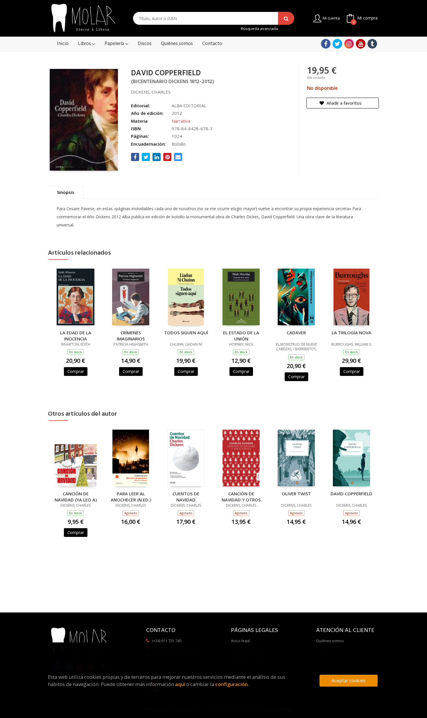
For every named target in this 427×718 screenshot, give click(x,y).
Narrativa (181, 121)
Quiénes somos (330, 640)
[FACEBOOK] (326, 44)
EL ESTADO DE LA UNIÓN (241, 335)
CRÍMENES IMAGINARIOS (131, 335)
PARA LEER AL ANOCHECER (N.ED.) (131, 496)
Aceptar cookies (348, 681)
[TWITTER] (337, 44)
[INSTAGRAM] (349, 44)
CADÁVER (296, 332)
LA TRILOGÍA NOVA (351, 332)
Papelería (115, 44)
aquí (180, 684)
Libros (85, 44)
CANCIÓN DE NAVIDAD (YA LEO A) (76, 496)
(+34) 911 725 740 (166, 640)
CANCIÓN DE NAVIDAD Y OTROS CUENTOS (241, 496)
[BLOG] (372, 44)
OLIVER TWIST (296, 493)
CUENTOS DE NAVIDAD (186, 496)
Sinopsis (65, 192)
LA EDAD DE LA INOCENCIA (75, 335)
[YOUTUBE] (360, 44)
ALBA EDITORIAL (189, 105)
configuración (231, 684)
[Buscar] (286, 18)
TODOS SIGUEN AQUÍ (186, 332)
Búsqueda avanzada (259, 29)
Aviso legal (240, 640)
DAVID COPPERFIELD (351, 493)
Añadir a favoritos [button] (343, 103)
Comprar (75, 371)
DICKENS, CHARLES (151, 92)
